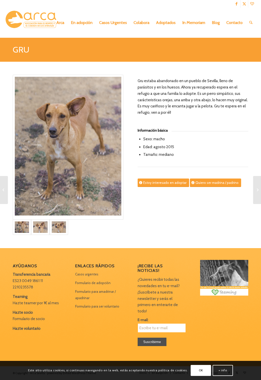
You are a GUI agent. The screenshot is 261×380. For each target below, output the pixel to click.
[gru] (68, 147)
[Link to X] (244, 4)
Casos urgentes (86, 274)
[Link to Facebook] (236, 4)
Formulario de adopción (93, 283)
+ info (223, 370)
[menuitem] (60, 23)
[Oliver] (4, 190)
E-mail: (143, 320)
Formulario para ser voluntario (97, 306)
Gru (21, 50)
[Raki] (257, 190)
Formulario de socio (29, 318)
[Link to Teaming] (252, 4)
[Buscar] (251, 23)
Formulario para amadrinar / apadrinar (95, 294)
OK (201, 370)
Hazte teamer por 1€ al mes (36, 303)
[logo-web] (32, 23)
